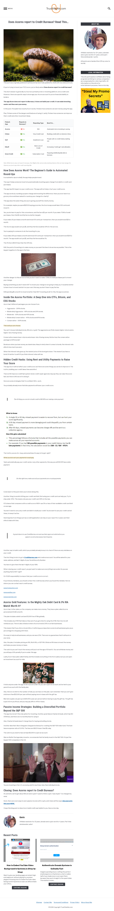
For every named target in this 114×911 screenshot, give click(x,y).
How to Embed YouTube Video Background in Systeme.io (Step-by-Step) (20, 868)
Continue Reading (20, 888)
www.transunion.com (11, 588)
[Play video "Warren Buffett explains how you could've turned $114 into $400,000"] (38, 762)
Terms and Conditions (61, 902)
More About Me (86, 902)
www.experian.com (10, 597)
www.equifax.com (9, 592)
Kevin (22, 817)
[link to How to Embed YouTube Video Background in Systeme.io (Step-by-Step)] (20, 850)
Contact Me (48, 902)
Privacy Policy (74, 902)
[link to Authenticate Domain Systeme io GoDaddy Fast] (56, 850)
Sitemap (39, 902)
